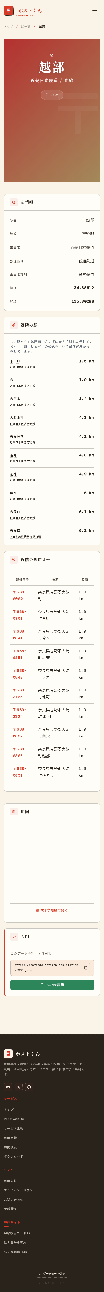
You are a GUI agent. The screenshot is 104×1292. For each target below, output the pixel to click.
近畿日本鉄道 (82, 247)
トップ (8, 27)
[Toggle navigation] (94, 10)
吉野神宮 (17, 436)
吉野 (13, 455)
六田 (13, 379)
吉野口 (15, 511)
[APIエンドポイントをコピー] (86, 968)
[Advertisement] (52, 136)
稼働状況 (10, 1147)
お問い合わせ (13, 1200)
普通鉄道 (86, 261)
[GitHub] (29, 1087)
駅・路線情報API (16, 1252)
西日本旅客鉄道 (19, 536)
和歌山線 (35, 536)
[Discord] (8, 1087)
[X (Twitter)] (19, 1087)
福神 (13, 473)
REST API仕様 (14, 1119)
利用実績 (10, 1138)
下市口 (15, 361)
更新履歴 (10, 1209)
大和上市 (17, 417)
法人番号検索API (16, 1243)
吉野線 (88, 233)
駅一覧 (25, 27)
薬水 (13, 492)
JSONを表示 (54, 984)
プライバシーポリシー (20, 1190)
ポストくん (58, 1282)
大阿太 (15, 398)
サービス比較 (13, 1128)
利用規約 (10, 1181)
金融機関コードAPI (17, 1233)
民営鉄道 (86, 274)
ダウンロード (13, 1157)
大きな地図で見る (54, 910)
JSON (54, 95)
